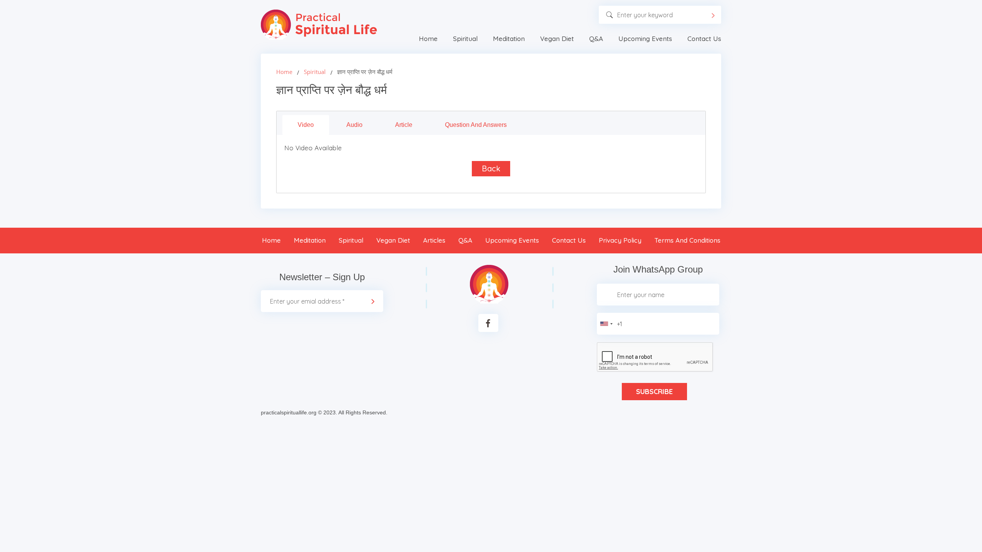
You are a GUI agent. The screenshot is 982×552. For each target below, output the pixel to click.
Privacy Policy (620, 240)
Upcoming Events (645, 38)
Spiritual (465, 38)
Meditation (509, 38)
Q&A (596, 38)
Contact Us (704, 38)
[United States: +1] (606, 323)
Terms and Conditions (687, 240)
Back (491, 168)
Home (428, 38)
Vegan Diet (557, 38)
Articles (434, 240)
